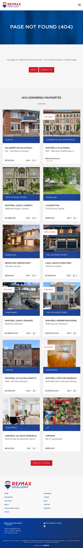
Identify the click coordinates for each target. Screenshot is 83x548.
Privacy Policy (28, 542)
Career (46, 497)
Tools (6, 512)
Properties (8, 497)
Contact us (46, 70)
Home (33, 70)
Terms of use (38, 542)
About (6, 504)
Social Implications (11, 508)
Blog (45, 501)
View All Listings (41, 463)
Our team (8, 501)
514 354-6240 (13, 533)
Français (47, 508)
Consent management (51, 542)
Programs (47, 493)
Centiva (45, 545)
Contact (47, 504)
